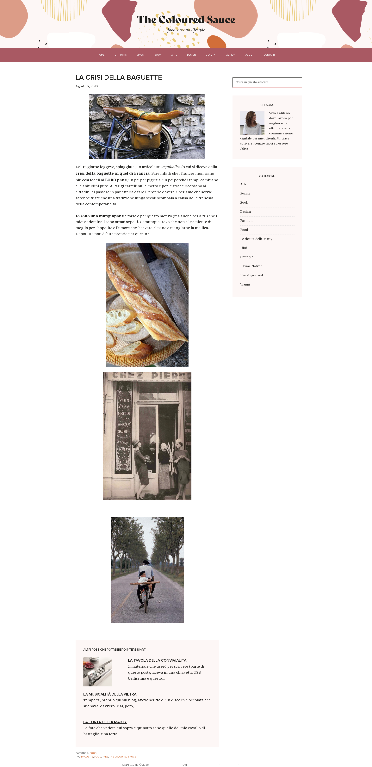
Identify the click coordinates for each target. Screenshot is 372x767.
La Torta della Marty (105, 722)
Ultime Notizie (251, 266)
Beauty (245, 193)
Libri (243, 248)
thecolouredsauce (166, 765)
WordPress (229, 765)
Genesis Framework (203, 765)
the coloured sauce (122, 757)
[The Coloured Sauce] (186, 19)
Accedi (244, 765)
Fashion (246, 221)
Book (244, 202)
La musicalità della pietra (109, 694)
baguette (87, 757)
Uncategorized (251, 275)
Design (245, 211)
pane (105, 757)
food (97, 757)
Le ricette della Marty (256, 239)
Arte (243, 184)
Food (93, 753)
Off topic (246, 257)
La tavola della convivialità (157, 660)
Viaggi (245, 284)
